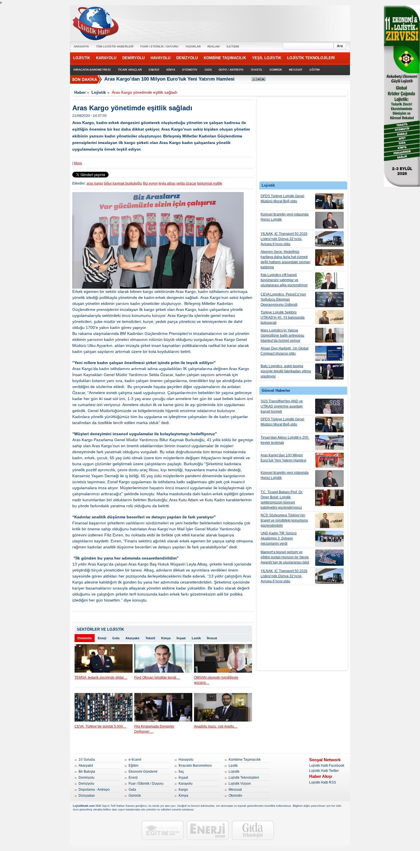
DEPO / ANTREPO (231, 69)
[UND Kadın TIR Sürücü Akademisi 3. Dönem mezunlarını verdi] (329, 539)
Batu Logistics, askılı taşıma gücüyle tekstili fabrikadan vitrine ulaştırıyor (286, 371)
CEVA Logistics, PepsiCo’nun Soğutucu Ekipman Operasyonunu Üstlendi (283, 299)
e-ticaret (135, 760)
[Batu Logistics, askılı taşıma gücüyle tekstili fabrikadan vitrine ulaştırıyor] (329, 371)
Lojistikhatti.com (84, 805)
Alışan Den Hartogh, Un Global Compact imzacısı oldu (285, 350)
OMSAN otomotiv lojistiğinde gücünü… (216, 680)
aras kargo (95, 183)
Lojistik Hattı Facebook (326, 766)
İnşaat (181, 638)
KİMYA (170, 69)
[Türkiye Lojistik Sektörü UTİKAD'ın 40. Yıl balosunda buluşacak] (329, 317)
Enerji (102, 638)
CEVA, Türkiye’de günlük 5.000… (100, 726)
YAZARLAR (193, 46)
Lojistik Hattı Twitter (324, 771)
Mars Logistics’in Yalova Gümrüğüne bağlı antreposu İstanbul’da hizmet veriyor (282, 335)
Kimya (166, 638)
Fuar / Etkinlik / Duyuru (146, 784)
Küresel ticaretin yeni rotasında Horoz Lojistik (285, 216)
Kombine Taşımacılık (245, 760)
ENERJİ (154, 69)
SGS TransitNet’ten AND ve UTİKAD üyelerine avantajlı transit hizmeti (282, 406)
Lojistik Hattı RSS (322, 782)
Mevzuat (235, 790)
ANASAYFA (81, 46)
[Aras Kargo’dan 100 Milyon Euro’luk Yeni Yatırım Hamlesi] (329, 460)
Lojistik (98, 92)
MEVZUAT (295, 69)
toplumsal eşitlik (209, 183)
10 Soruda (87, 760)
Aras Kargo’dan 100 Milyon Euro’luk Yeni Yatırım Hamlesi (169, 79)
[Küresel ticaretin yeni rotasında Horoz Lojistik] (329, 220)
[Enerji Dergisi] (208, 830)
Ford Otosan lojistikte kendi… (157, 678)
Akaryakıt (132, 638)
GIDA (208, 69)
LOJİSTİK (81, 58)
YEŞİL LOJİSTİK (266, 58)
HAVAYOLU (160, 58)
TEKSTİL (257, 69)
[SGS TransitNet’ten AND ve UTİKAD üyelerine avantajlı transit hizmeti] (329, 406)
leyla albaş (167, 183)
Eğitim (133, 766)
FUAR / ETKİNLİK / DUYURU (159, 46)
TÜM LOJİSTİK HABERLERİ (114, 46)
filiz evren (150, 183)
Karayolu (186, 784)
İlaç (181, 772)
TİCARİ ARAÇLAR (130, 69)
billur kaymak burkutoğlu (123, 183)
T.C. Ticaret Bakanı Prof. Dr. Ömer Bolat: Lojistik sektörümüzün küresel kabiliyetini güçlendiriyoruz (282, 500)
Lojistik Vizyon (240, 784)
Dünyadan (87, 796)
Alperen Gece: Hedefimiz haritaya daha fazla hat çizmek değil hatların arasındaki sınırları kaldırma (285, 259)
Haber (80, 92)
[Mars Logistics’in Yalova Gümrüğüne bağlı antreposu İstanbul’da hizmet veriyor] (329, 335)
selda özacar (186, 183)
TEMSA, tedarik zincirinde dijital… (101, 678)
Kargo (183, 790)
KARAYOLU (106, 58)
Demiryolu (87, 778)
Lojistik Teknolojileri (244, 778)
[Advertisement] (302, 140)
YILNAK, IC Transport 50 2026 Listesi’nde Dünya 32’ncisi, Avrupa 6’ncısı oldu (284, 239)
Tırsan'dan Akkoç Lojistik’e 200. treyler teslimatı (285, 440)
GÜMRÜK (275, 69)
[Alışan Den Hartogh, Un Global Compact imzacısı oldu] (329, 353)
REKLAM (213, 46)
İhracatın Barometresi (195, 766)
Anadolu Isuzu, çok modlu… (215, 726)
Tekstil (150, 638)
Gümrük (135, 796)
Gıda (115, 638)
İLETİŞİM (233, 46)
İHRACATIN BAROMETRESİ (92, 69)
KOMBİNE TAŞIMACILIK (225, 58)
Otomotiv (84, 638)
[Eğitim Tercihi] (162, 830)
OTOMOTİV (189, 69)
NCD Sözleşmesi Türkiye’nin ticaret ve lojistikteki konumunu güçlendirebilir (284, 520)
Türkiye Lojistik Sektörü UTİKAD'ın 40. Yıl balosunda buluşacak (283, 317)
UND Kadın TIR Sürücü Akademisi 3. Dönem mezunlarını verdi (279, 538)
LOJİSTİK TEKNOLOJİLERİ (311, 58)
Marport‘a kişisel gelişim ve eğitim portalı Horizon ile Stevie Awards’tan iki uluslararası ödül (285, 557)
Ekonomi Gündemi (143, 772)
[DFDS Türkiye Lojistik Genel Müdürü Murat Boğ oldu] (329, 201)
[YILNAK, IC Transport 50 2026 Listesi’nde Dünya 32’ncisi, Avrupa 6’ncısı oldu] (329, 239)
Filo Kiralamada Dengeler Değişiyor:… (154, 729)
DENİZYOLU (187, 58)
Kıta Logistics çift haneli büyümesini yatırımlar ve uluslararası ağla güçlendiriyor (284, 280)
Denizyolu (86, 784)
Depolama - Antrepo (94, 790)
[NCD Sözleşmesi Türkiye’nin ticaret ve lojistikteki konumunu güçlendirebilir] (329, 520)
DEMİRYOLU (133, 58)
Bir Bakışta (87, 772)
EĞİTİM (314, 69)
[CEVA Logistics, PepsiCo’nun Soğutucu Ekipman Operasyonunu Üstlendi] (329, 299)
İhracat (212, 638)
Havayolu (186, 760)
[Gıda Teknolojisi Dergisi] (253, 830)
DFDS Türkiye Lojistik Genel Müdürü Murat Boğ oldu (282, 198)
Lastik (196, 638)
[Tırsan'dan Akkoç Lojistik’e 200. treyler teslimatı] (329, 442)
